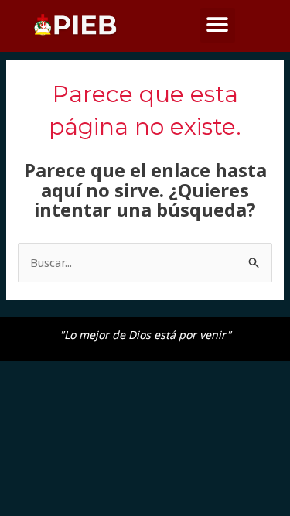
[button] (217, 25)
